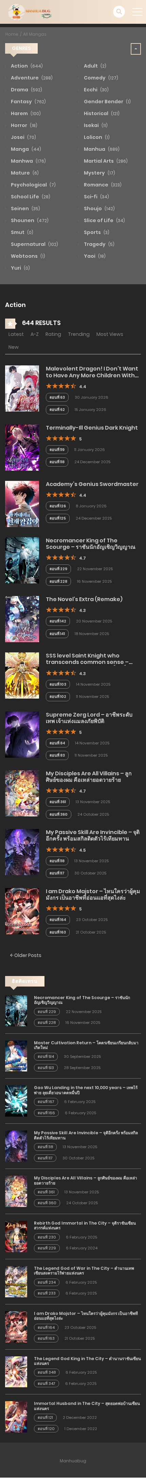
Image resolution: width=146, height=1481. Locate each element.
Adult (94, 65)
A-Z (35, 334)
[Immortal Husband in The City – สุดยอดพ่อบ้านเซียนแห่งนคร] (16, 1416)
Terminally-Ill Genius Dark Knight (92, 428)
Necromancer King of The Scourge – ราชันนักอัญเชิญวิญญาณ (90, 544)
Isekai (95, 125)
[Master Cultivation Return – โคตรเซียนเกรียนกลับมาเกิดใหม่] (16, 1055)
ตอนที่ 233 (47, 1293)
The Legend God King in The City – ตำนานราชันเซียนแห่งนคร (87, 1361)
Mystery (99, 172)
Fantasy (28, 101)
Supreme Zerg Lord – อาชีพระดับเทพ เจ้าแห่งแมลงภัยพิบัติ (89, 718)
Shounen (29, 220)
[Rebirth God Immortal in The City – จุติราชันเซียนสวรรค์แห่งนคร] (16, 1236)
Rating (53, 334)
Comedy (100, 77)
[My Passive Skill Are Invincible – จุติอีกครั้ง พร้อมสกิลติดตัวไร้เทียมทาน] (22, 851)
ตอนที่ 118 (57, 462)
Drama (26, 89)
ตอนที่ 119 (57, 449)
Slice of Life (104, 220)
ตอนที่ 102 (58, 696)
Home (11, 34)
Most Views (109, 334)
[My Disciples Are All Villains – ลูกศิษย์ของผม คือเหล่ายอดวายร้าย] (22, 793)
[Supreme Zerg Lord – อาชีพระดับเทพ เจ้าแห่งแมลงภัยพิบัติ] (22, 733)
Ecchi (96, 89)
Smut (21, 232)
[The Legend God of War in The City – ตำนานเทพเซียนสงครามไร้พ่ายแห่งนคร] (16, 1281)
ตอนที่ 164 (58, 919)
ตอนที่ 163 (58, 932)
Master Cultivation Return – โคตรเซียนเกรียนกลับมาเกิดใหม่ (86, 1045)
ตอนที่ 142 (58, 621)
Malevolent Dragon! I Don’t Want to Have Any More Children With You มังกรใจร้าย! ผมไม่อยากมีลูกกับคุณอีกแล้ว (93, 378)
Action (26, 65)
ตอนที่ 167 (46, 1101)
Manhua (101, 149)
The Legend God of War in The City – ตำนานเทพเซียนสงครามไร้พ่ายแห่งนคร (84, 1270)
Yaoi (94, 256)
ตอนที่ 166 (46, 1113)
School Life (30, 196)
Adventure (31, 77)
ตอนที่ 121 (45, 1417)
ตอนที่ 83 (57, 755)
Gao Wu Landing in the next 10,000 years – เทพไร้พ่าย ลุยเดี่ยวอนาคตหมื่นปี (86, 1090)
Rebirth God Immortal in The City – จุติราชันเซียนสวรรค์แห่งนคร (85, 1225)
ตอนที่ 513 (46, 1067)
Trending (79, 334)
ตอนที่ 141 (57, 633)
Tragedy (98, 244)
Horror (23, 125)
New (13, 347)
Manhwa (28, 161)
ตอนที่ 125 (58, 518)
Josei (23, 137)
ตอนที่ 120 (46, 1428)
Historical (101, 113)
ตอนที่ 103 (58, 684)
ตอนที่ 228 (58, 581)
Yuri (20, 268)
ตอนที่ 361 (58, 802)
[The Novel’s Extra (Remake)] (22, 618)
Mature (24, 172)
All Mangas (35, 34)
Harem (25, 113)
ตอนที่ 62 (57, 409)
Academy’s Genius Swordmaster (92, 484)
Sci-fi (96, 196)
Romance (102, 184)
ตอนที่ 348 (47, 1372)
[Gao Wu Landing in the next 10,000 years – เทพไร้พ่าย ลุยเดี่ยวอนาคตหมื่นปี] (16, 1100)
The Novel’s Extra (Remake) (84, 599)
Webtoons (27, 256)
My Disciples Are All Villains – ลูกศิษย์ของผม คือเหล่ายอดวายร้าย (89, 777)
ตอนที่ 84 (57, 743)
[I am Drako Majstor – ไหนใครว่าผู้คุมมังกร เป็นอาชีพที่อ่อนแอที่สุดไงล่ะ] (22, 910)
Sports (96, 232)
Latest (16, 334)
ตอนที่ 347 (46, 1383)
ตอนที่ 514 (46, 1056)
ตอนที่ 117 (57, 873)
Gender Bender (107, 101)
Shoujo (99, 208)
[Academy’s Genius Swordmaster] (22, 503)
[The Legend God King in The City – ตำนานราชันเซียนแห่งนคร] (16, 1371)
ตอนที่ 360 (59, 814)
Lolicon (96, 137)
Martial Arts (105, 161)
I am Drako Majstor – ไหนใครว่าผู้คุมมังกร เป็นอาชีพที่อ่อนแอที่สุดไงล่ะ (93, 894)
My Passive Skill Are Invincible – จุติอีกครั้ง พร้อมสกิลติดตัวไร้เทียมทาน (93, 835)
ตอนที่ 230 (47, 1237)
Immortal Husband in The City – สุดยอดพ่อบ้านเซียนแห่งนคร (87, 1406)
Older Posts (27, 955)
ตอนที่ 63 (57, 397)
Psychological (33, 184)
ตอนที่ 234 (47, 1282)
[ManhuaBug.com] (29, 11)
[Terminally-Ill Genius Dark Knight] (22, 447)
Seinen (25, 208)
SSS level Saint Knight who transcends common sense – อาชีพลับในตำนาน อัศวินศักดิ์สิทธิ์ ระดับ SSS (92, 665)
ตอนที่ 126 (58, 506)
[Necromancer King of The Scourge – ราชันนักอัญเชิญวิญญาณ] (22, 560)
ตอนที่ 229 (58, 569)
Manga (25, 149)
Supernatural (34, 244)
